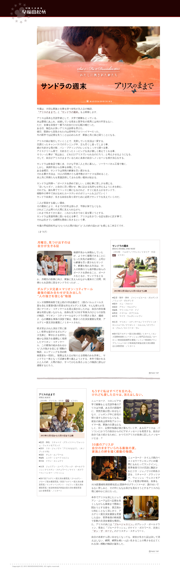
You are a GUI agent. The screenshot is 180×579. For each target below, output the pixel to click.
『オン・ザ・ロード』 (102, 531)
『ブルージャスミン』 (123, 524)
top (27, 12)
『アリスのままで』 (47, 112)
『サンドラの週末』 (70, 112)
